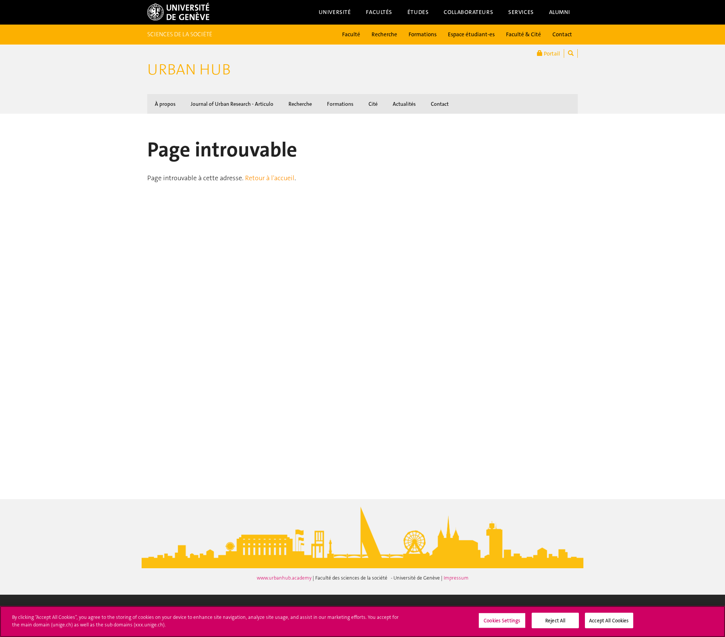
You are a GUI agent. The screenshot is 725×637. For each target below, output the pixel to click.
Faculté (351, 34)
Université (335, 12)
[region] (362, 621)
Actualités (404, 103)
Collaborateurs (468, 12)
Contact (562, 34)
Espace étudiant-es (471, 34)
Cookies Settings (502, 620)
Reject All (555, 620)
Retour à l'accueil (270, 177)
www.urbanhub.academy (285, 578)
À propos (165, 103)
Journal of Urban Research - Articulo (232, 103)
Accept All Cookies (609, 620)
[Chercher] (570, 53)
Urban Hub (189, 69)
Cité (373, 103)
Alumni (559, 12)
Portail (551, 53)
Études (418, 12)
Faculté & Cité (523, 34)
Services (521, 12)
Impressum (456, 578)
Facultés (379, 12)
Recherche (384, 34)
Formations (423, 34)
